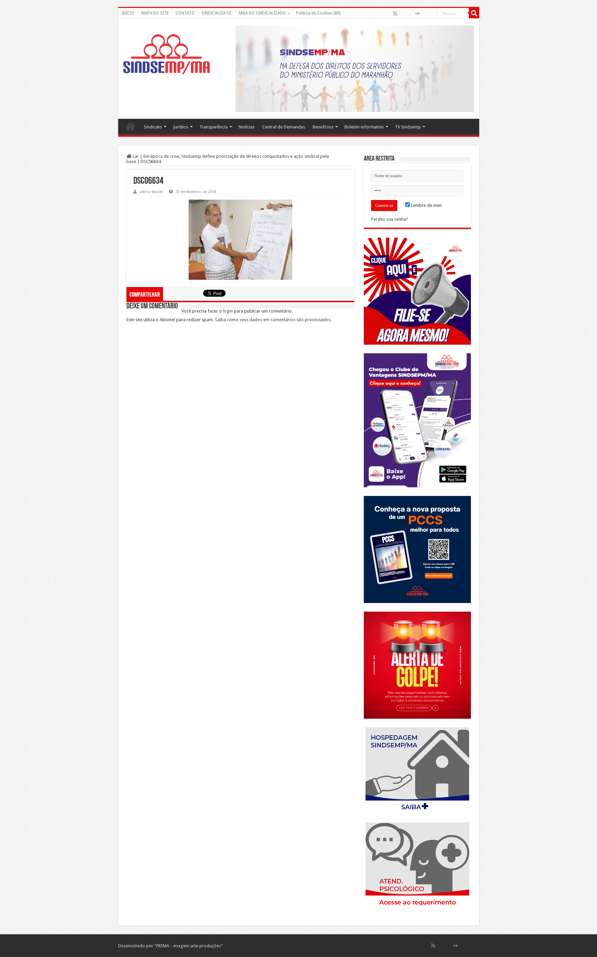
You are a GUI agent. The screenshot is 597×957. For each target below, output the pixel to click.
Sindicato (153, 127)
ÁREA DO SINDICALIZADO (262, 13)
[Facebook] (402, 13)
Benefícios (323, 127)
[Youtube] (424, 13)
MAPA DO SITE (155, 13)
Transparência (213, 127)
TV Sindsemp (408, 127)
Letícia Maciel (151, 192)
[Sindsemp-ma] (166, 54)
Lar (135, 156)
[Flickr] (417, 13)
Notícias (247, 127)
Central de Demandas (283, 127)
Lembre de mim (426, 205)
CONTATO (185, 13)
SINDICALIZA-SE (216, 13)
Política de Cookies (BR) (318, 13)
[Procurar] (474, 13)
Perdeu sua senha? (389, 219)
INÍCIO (128, 13)
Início (131, 126)
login (228, 311)
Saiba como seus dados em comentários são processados (273, 319)
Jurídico (180, 127)
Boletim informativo (364, 127)
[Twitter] (410, 13)
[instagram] (432, 13)
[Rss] (395, 13)
